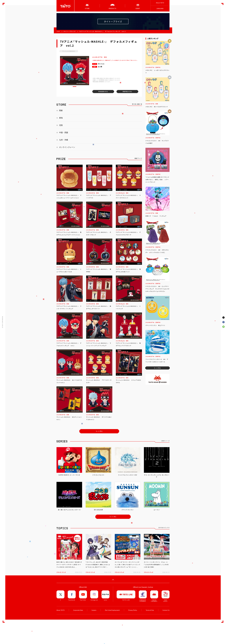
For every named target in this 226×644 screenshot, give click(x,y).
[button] (74, 86)
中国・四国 (63, 132)
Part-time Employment (112, 610)
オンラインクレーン (67, 147)
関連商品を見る (127, 91)
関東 (61, 110)
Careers (94, 610)
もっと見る (99, 431)
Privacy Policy (132, 610)
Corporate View (78, 610)
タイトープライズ (69, 31)
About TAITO (160, 3)
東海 (61, 118)
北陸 (61, 125)
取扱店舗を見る (103, 91)
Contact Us (166, 610)
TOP (58, 31)
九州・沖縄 (63, 140)
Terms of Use (150, 610)
